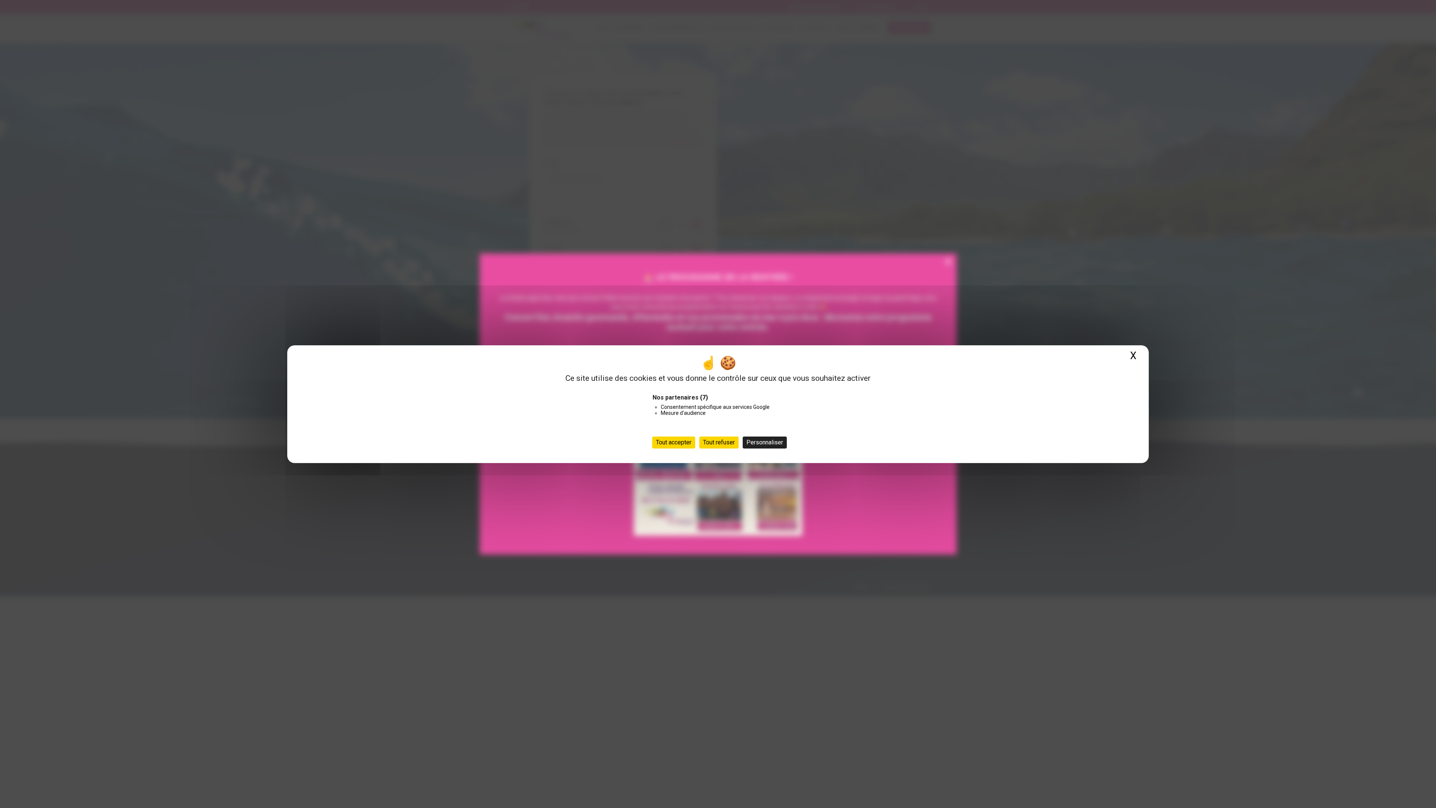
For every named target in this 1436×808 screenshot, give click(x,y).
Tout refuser (719, 442)
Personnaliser (764, 442)
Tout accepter (673, 442)
